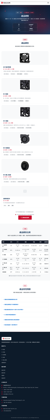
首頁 (17, 12)
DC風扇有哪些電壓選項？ (10, 314)
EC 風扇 (3, 357)
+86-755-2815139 (7, 402)
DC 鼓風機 (4, 354)
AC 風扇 (3, 349)
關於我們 (3, 370)
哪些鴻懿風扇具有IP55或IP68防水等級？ (14, 309)
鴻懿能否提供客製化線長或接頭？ (12, 319)
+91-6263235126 (7, 410)
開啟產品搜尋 (25, 217)
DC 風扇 (3, 352)
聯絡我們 (3, 378)
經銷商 (3, 375)
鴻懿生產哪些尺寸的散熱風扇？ (11, 304)
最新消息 (3, 372)
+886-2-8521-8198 (7, 389)
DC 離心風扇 (4, 360)
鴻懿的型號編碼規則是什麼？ (11, 299)
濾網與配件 (4, 362)
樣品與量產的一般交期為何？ (11, 324)
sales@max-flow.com (8, 394)
